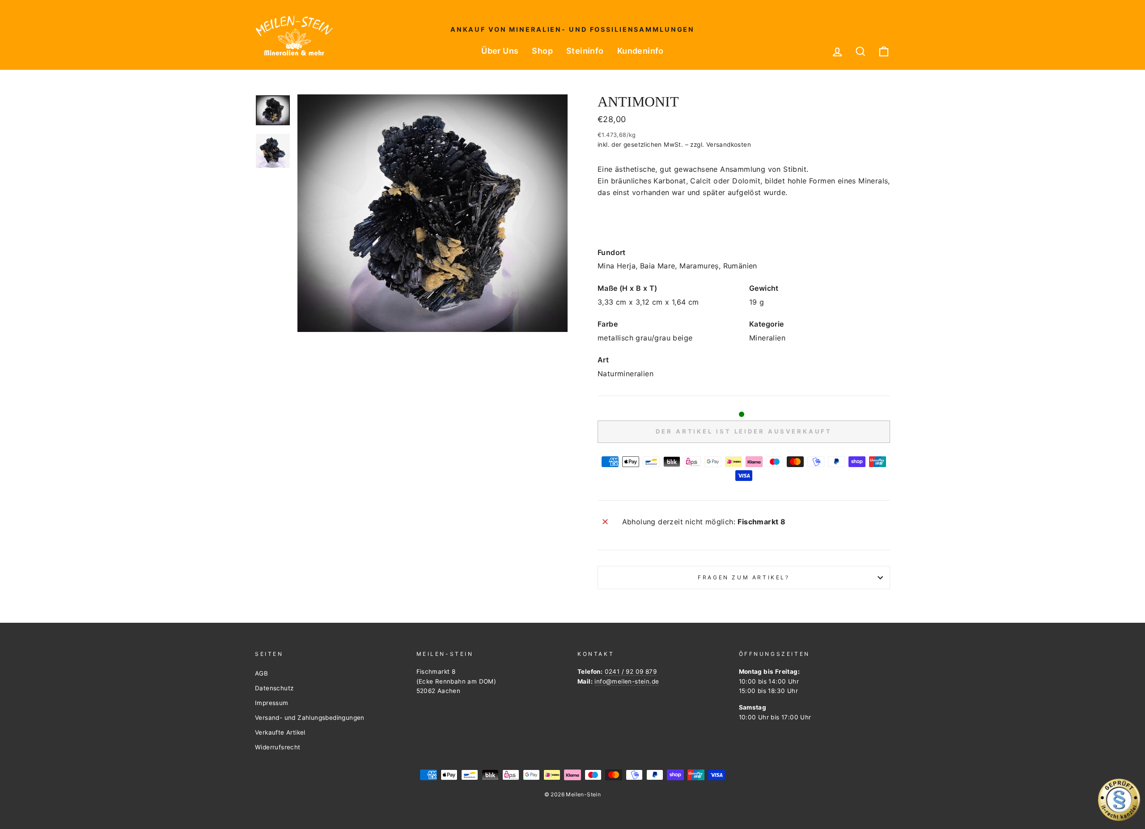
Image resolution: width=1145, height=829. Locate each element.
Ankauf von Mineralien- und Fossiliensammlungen (572, 29)
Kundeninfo (640, 50)
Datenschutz (274, 688)
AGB (261, 673)
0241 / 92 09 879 (631, 671)
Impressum (271, 702)
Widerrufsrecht (278, 747)
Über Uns (499, 50)
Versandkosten (728, 144)
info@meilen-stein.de (626, 681)
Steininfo (585, 50)
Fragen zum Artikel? (743, 577)
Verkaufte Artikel (280, 732)
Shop (542, 50)
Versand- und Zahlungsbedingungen (310, 717)
